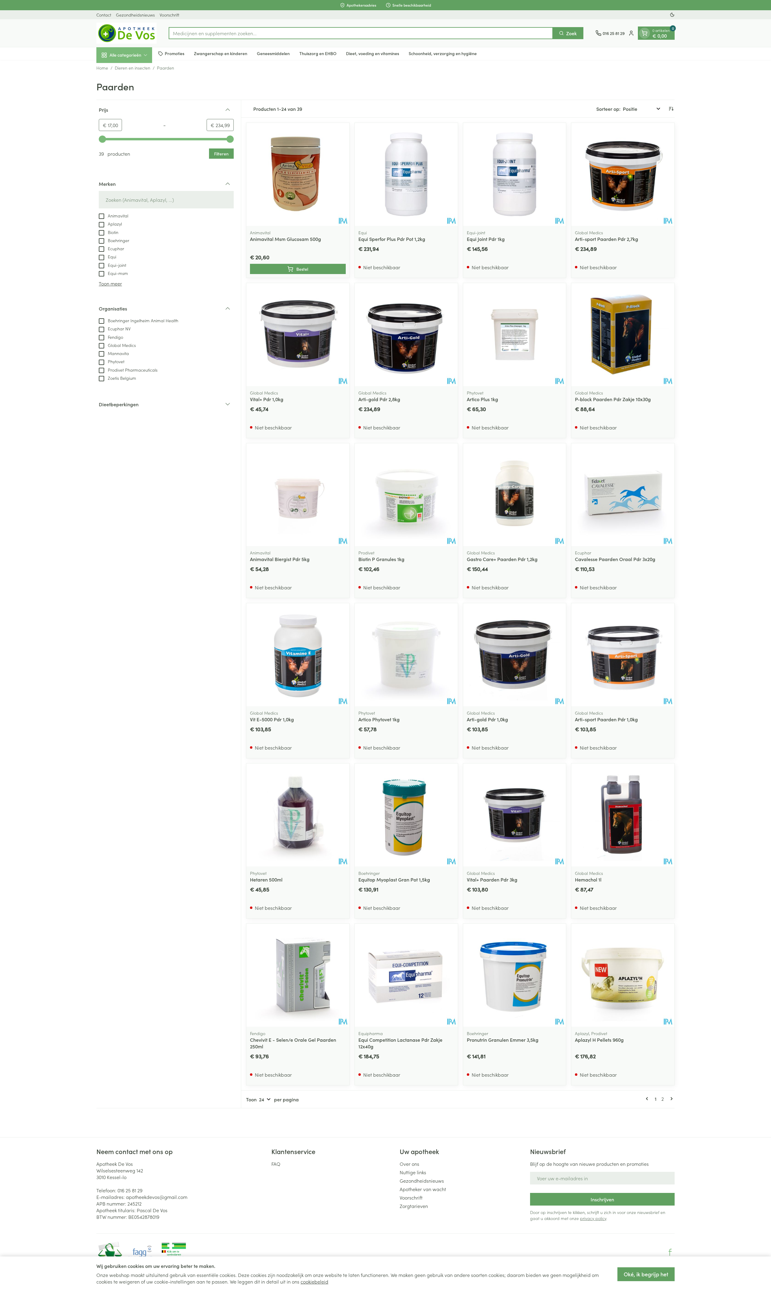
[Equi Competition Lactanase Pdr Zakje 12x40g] (406, 975)
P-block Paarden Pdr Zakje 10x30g (613, 399)
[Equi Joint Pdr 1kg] (514, 174)
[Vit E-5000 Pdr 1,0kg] (297, 654)
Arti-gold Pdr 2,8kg (379, 399)
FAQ (275, 1163)
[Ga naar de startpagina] (126, 33)
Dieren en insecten (132, 68)
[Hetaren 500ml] (297, 814)
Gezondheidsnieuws (135, 15)
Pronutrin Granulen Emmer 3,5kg (502, 1039)
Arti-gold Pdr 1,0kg (487, 719)
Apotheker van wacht (423, 1189)
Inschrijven (602, 1199)
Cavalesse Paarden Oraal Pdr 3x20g (615, 559)
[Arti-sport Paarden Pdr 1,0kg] (622, 654)
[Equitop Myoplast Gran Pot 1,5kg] (406, 814)
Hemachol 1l (588, 879)
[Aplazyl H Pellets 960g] (622, 975)
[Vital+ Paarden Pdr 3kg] (514, 814)
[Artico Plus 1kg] (514, 334)
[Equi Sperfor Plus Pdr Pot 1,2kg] (406, 174)
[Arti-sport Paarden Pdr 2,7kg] (622, 174)
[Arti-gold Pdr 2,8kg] (406, 334)
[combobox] (361, 33)
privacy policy (593, 1218)
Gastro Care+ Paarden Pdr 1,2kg (502, 559)
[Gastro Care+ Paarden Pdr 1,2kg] (514, 494)
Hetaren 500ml (266, 879)
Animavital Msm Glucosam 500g (285, 239)
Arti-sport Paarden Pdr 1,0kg (606, 719)
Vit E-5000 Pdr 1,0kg (272, 719)
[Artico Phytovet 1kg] (406, 654)
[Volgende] (670, 1098)
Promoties (174, 53)
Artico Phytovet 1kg (379, 719)
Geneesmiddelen (273, 53)
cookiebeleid (314, 1281)
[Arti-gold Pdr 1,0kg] (514, 654)
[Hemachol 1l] (622, 814)
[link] (648, 1098)
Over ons (409, 1163)
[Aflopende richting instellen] (671, 108)
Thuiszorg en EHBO (317, 53)
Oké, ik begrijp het (646, 1274)
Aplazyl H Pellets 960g (599, 1039)
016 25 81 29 (129, 1190)
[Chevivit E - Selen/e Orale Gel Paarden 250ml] (297, 975)
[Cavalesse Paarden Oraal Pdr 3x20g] (622, 494)
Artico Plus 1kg (482, 399)
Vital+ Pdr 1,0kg (266, 399)
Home (102, 68)
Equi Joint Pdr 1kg (486, 239)
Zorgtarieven (414, 1206)
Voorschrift (169, 15)
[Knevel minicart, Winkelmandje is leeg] (644, 33)
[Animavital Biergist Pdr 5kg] (297, 494)
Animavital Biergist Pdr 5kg (280, 559)
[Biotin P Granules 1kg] (406, 494)
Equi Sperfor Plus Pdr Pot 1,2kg (391, 239)
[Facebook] (670, 1252)
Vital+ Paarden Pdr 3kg (492, 879)
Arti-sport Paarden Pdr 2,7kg (606, 239)
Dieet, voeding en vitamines (372, 53)
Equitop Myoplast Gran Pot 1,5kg (394, 879)
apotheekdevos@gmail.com (156, 1197)
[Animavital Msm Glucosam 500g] (297, 174)
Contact (103, 15)
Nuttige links (413, 1172)
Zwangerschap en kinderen (220, 53)
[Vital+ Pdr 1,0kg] (297, 334)
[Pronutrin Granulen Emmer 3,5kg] (514, 975)
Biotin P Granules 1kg (381, 559)
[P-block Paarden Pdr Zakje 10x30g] (622, 334)
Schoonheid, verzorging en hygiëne (443, 53)
